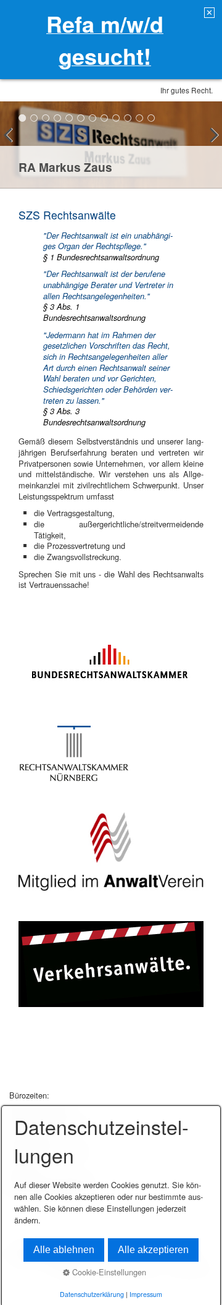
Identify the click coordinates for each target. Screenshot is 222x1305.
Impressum (146, 1294)
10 (128, 118)
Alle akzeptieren (153, 1249)
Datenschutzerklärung (92, 1294)
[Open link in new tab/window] (109, 659)
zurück (12, 147)
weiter (209, 147)
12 (151, 118)
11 (140, 118)
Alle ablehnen (63, 1249)
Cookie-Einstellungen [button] (108, 1272)
